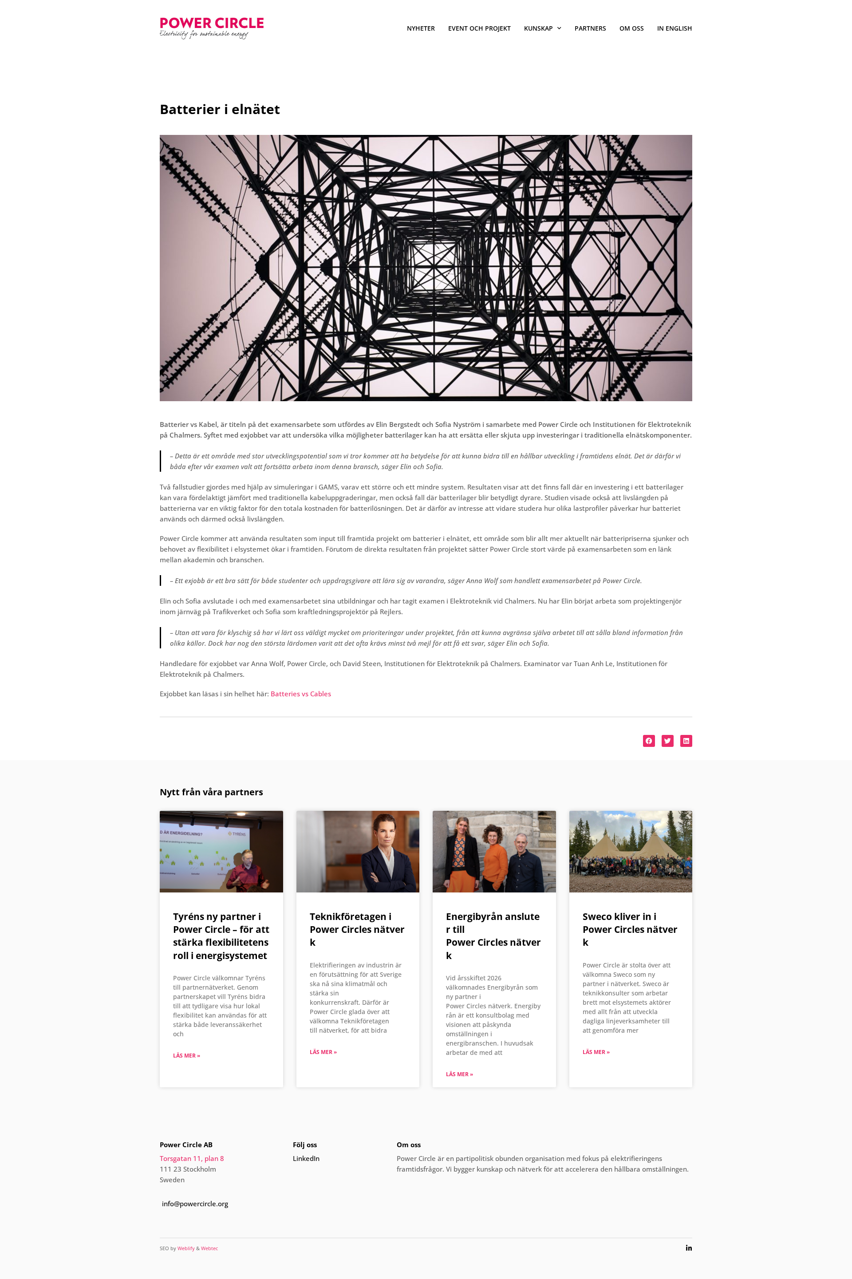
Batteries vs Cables (301, 693)
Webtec (209, 1248)
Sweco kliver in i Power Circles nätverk (630, 929)
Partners (590, 28)
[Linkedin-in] (689, 1248)
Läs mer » (186, 1055)
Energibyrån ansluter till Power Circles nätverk (493, 936)
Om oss (631, 28)
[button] (649, 741)
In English (674, 28)
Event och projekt (479, 28)
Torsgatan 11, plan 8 (192, 1158)
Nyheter (421, 28)
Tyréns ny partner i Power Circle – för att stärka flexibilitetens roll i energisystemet (221, 936)
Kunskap (538, 28)
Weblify (186, 1248)
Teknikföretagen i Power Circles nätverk (357, 929)
